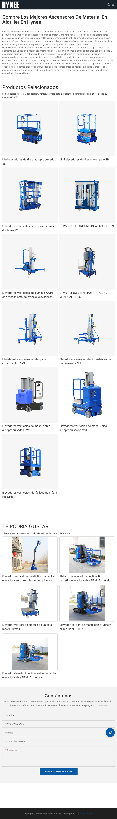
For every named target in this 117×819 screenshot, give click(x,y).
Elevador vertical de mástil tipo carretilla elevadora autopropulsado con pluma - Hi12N (28, 578)
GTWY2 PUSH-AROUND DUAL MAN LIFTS (86, 226)
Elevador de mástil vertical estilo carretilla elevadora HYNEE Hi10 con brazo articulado (29, 675)
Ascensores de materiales (16, 533)
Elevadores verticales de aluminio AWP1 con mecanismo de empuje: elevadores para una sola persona (27, 295)
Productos (65, 533)
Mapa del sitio (87, 813)
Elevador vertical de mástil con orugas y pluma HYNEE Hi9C (85, 626)
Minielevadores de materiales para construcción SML (24, 361)
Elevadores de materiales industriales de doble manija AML (85, 361)
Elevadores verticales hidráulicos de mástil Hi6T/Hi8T (29, 494)
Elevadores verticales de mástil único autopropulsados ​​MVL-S (83, 428)
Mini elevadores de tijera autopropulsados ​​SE (29, 161)
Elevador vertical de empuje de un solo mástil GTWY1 (27, 626)
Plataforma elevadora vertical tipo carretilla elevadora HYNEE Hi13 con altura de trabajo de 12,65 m (86, 578)
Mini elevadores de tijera (44, 533)
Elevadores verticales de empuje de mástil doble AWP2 (29, 228)
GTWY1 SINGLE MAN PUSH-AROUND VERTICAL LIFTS (83, 294)
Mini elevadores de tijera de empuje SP (84, 159)
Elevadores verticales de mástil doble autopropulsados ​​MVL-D (26, 428)
